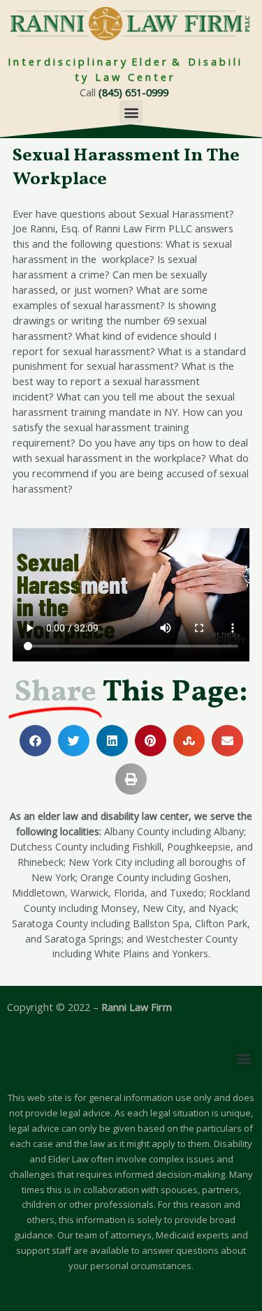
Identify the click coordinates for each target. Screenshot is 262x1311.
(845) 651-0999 (133, 92)
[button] (131, 111)
